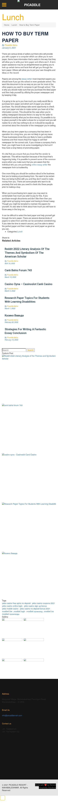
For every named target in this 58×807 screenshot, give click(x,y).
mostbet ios (49, 611)
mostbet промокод (34, 611)
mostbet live (7, 611)
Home (6, 25)
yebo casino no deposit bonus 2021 (35, 608)
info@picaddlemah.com (12, 715)
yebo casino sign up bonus (35, 606)
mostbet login (19, 611)
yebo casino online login (12, 606)
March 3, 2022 (10, 291)
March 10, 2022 (10, 277)
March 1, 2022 (10, 308)
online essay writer (39, 164)
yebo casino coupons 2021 (43, 603)
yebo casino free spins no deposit (16, 603)
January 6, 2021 (9, 47)
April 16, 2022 (10, 263)
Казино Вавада (14, 315)
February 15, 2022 (11, 340)
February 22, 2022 (11, 322)
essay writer (27, 78)
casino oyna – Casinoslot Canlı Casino (28, 284)
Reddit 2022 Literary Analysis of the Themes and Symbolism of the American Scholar (27, 252)
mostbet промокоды (10, 614)
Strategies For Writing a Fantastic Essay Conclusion (25, 331)
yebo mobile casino (10, 608)
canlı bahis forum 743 (18, 270)
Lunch (14, 25)
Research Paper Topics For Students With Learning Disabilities (27, 299)
